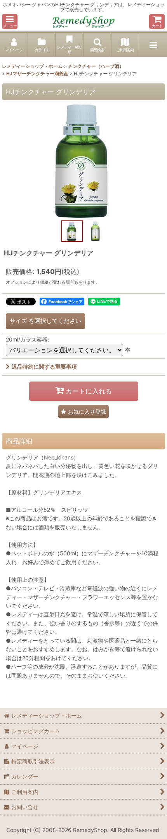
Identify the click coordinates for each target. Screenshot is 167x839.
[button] (9, 21)
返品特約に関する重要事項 (44, 366)
